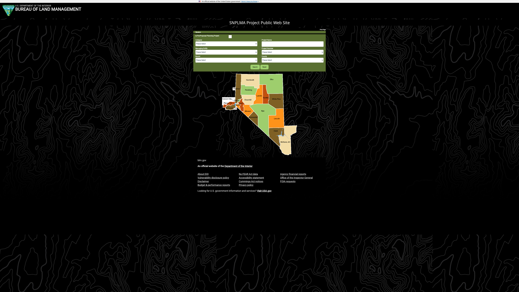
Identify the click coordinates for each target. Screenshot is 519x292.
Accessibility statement (251, 177)
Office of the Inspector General (296, 177)
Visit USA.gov (264, 190)
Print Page (323, 29)
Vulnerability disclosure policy (213, 177)
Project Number (267, 48)
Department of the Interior (238, 166)
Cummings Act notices (251, 181)
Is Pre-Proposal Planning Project (207, 36)
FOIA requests (287, 181)
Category (198, 40)
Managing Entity (201, 48)
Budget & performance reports (214, 185)
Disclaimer (203, 181)
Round (197, 56)
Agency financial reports (293, 174)
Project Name (267, 40)
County (264, 56)
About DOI (203, 174)
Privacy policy (246, 185)
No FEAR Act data (248, 174)
